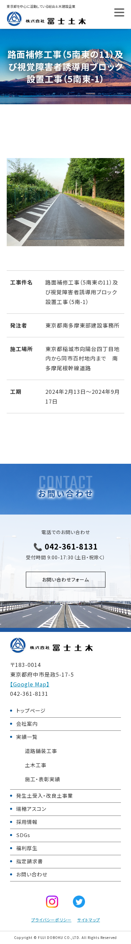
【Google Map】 (29, 684)
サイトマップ (88, 919)
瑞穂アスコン (31, 808)
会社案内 (27, 723)
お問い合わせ (31, 874)
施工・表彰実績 (42, 779)
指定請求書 (29, 861)
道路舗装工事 (41, 750)
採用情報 (27, 821)
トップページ (31, 710)
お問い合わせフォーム (65, 579)
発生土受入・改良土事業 (44, 795)
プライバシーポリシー (51, 919)
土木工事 (35, 764)
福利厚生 (27, 848)
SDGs (23, 834)
